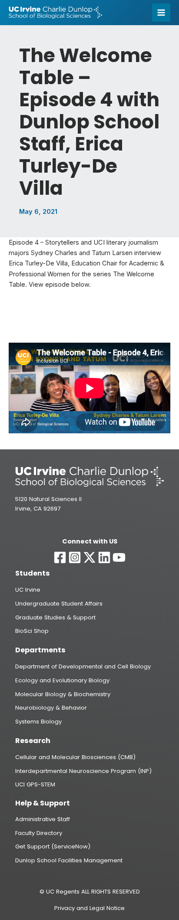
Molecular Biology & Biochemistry (62, 694)
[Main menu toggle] (161, 12)
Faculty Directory (38, 833)
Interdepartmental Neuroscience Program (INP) (83, 771)
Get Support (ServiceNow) (52, 846)
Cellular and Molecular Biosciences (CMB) (75, 757)
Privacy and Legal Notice (89, 908)
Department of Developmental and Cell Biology (83, 666)
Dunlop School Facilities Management (69, 860)
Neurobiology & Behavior (51, 708)
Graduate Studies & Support (55, 617)
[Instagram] (74, 557)
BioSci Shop (32, 631)
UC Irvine (27, 590)
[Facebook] (59, 557)
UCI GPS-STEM (35, 784)
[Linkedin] (104, 557)
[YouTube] (119, 557)
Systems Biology (38, 721)
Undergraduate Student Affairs (59, 603)
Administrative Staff (42, 819)
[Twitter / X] (89, 557)
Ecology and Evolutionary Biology (62, 680)
